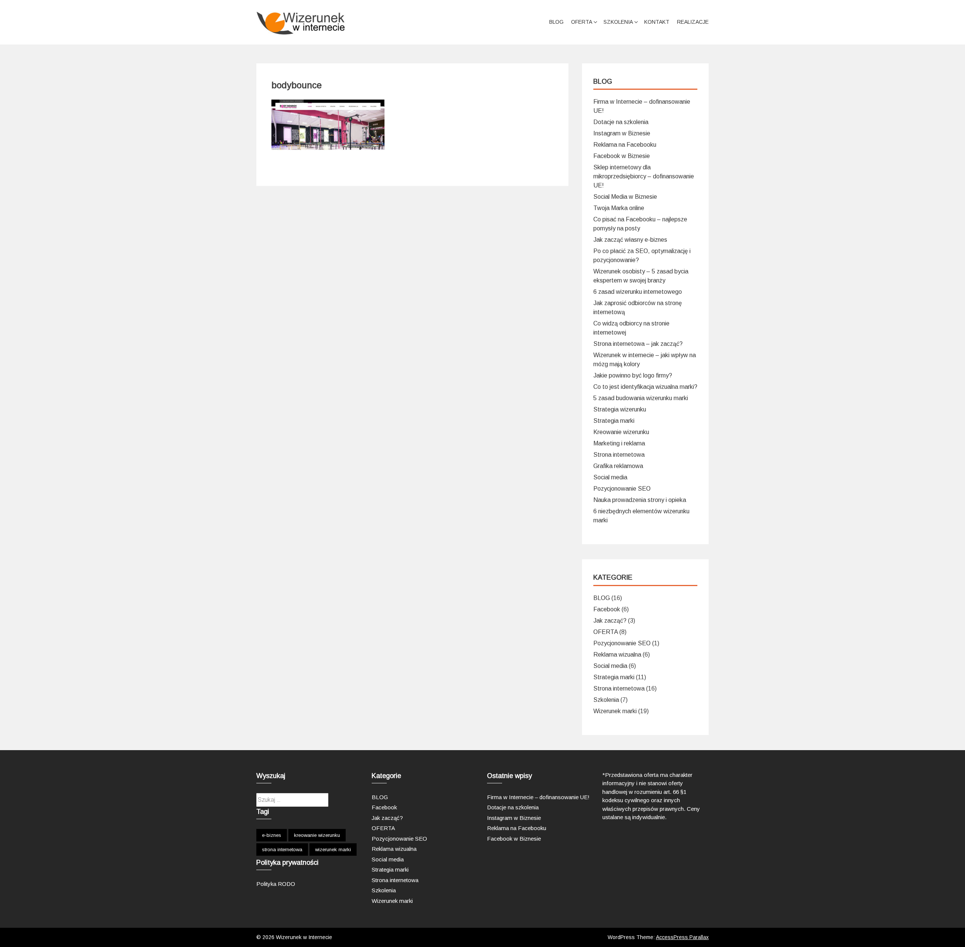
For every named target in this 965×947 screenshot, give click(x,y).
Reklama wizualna (617, 654)
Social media (610, 477)
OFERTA (605, 632)
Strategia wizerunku (619, 409)
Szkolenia (618, 22)
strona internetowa (282, 849)
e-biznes (271, 835)
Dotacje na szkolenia (620, 122)
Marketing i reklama (619, 443)
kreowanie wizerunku (317, 835)
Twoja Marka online (618, 208)
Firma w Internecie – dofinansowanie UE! (538, 797)
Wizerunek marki (615, 711)
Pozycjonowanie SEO (622, 488)
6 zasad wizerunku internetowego (637, 292)
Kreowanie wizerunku (621, 432)
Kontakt (656, 22)
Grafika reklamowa (618, 466)
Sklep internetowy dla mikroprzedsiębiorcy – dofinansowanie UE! (643, 176)
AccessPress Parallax (682, 937)
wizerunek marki (333, 849)
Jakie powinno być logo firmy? (632, 375)
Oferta (581, 22)
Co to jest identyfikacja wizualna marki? (645, 387)
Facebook (606, 609)
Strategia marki (613, 420)
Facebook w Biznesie (621, 156)
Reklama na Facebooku (624, 144)
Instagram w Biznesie (621, 133)
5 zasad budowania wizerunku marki (640, 398)
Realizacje (693, 22)
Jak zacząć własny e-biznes (630, 239)
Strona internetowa (619, 454)
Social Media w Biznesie (625, 196)
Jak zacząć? (609, 620)
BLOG (556, 22)
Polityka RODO (275, 884)
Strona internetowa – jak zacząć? (638, 344)
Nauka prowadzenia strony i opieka (639, 500)
